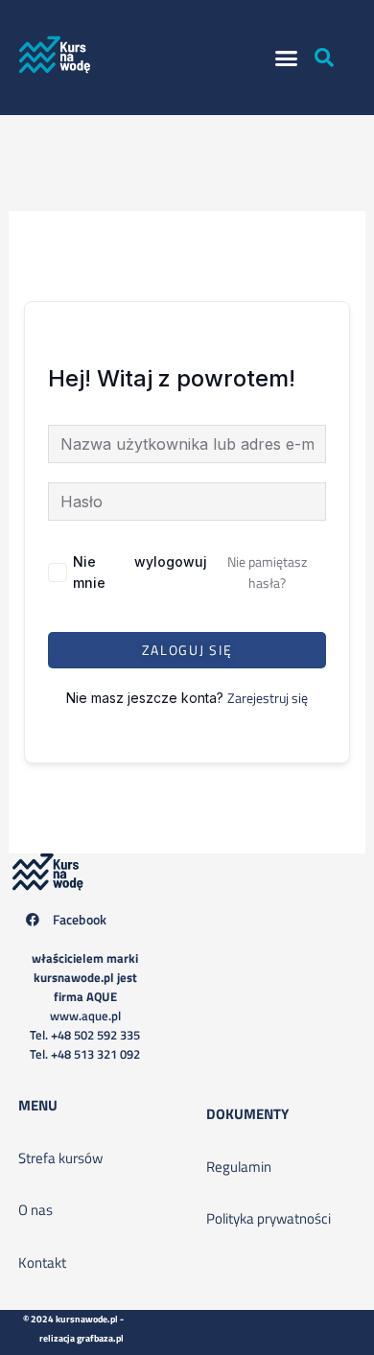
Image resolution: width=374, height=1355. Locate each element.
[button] (287, 57)
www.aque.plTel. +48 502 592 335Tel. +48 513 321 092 (85, 1005)
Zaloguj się (187, 650)
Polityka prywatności (268, 1218)
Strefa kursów (60, 1158)
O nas (35, 1210)
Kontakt (42, 1262)
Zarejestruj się (267, 698)
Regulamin (238, 1167)
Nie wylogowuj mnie (140, 572)
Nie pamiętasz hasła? (267, 572)
